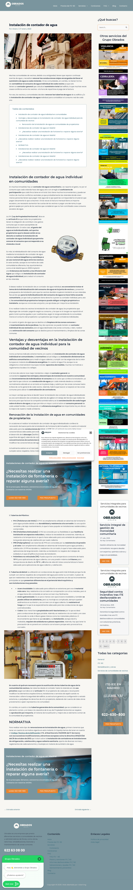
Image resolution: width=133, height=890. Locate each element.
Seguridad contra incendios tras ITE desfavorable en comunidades (111, 596)
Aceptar (49, 453)
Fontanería (54, 848)
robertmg (82, 885)
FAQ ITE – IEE (55, 857)
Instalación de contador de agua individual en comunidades (42, 114)
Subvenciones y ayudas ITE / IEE (62, 865)
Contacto (51, 873)
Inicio (49, 839)
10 (100, 646)
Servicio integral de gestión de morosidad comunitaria (112, 529)
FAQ (49, 853)
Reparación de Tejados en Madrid (113, 118)
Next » (106, 646)
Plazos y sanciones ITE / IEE (60, 859)
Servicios (51, 845)
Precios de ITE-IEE (54, 842)
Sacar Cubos (113, 238)
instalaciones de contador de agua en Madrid (36, 128)
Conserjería (113, 269)
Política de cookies (55, 458)
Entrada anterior (12, 809)
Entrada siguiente (83, 809)
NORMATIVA (23, 145)
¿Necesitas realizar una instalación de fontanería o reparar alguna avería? (52, 131)
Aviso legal (80, 458)
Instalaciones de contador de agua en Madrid (36, 135)
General (101, 659)
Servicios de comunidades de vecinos (113, 671)
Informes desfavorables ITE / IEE (63, 862)
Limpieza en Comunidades (113, 148)
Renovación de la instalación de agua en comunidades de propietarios (50, 124)
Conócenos (52, 851)
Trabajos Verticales (113, 178)
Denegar (66, 453)
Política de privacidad (69, 458)
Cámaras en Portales (113, 58)
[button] (91, 433)
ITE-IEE (100, 663)
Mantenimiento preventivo (60, 868)
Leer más (105, 561)
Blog (49, 870)
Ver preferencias (83, 453)
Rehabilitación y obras (107, 667)
